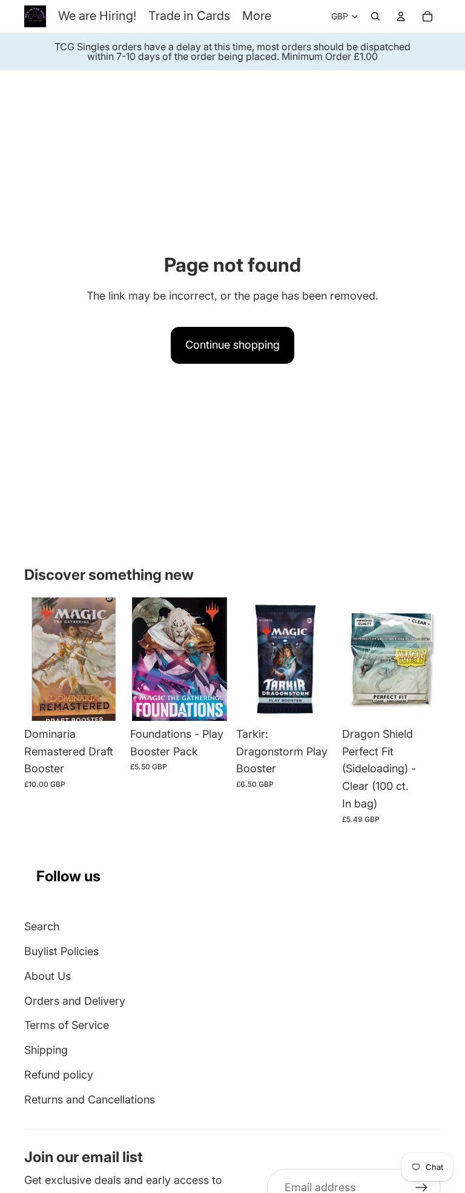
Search (41, 926)
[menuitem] (256, 16)
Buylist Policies (61, 951)
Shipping (46, 1049)
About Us (47, 976)
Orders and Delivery (74, 1000)
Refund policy (58, 1074)
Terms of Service (66, 1025)
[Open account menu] (401, 16)
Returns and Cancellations (89, 1099)
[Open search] (375, 16)
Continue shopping (232, 344)
